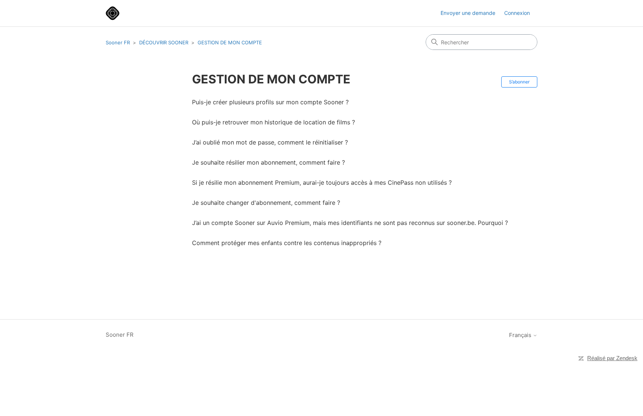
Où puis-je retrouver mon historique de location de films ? (273, 122)
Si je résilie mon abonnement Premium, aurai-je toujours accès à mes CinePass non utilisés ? (322, 182)
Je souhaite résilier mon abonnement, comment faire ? (268, 162)
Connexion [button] (517, 13)
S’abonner (519, 82)
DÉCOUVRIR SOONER (163, 42)
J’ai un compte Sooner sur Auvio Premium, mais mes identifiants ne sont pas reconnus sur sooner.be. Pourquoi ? (350, 222)
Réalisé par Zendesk (612, 358)
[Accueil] (112, 13)
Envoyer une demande (468, 13)
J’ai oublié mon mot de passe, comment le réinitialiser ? (270, 142)
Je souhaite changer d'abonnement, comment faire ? (266, 202)
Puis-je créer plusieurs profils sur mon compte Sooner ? (270, 102)
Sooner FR (118, 42)
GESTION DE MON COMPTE (230, 42)
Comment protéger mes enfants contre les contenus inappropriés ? (286, 243)
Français (521, 335)
